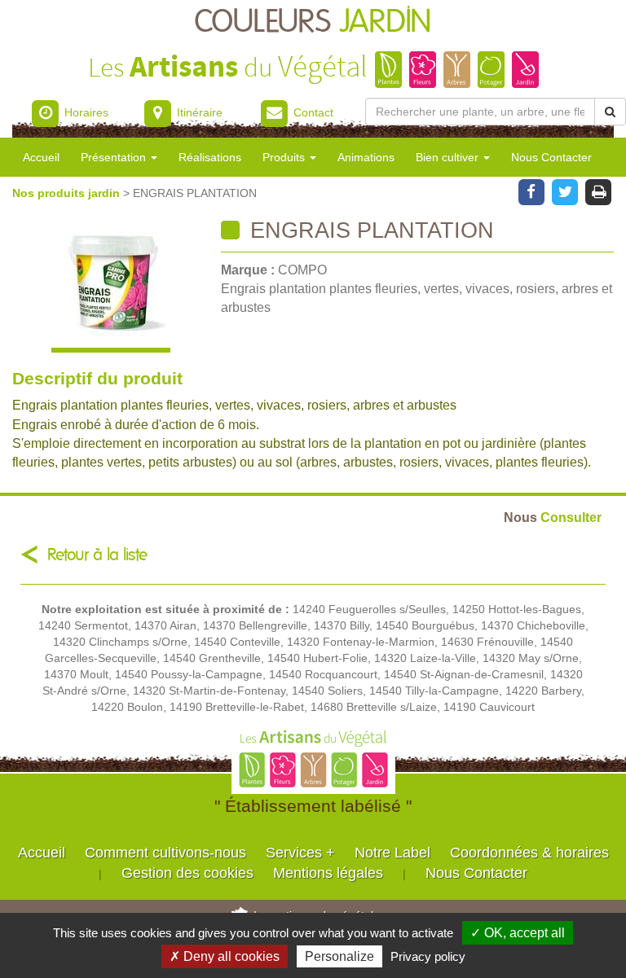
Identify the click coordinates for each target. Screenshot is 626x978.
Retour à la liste (97, 555)
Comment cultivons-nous (165, 852)
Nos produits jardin (67, 193)
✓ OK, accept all (517, 933)
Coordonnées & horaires (529, 852)
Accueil (41, 157)
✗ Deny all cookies (225, 956)
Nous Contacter (551, 157)
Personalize (339, 956)
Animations (366, 157)
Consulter (553, 517)
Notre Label (392, 852)
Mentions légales (328, 873)
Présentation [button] (115, 157)
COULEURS (313, 22)
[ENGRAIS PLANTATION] (110, 286)
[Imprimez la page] (599, 190)
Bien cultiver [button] (449, 157)
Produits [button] (285, 157)
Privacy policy (427, 956)
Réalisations (210, 157)
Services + (300, 852)
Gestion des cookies (187, 873)
